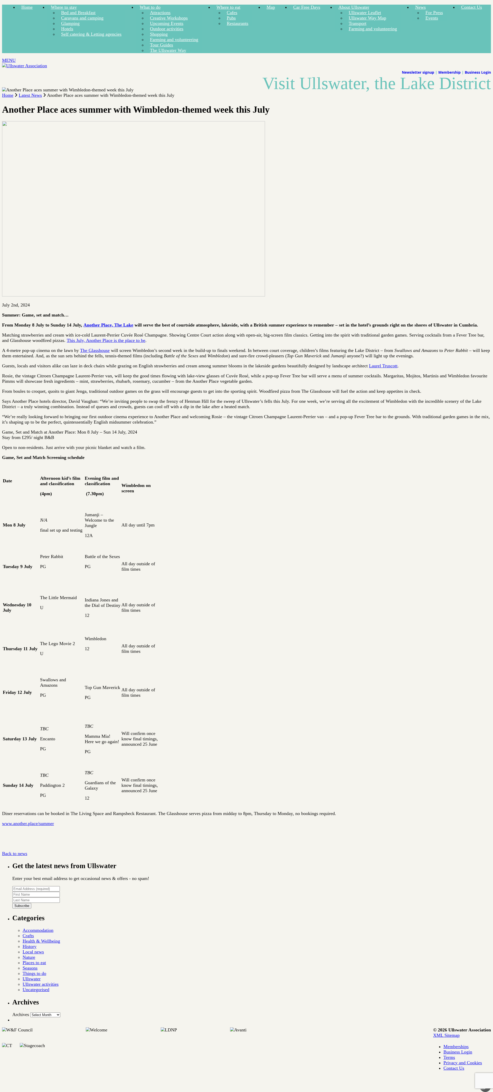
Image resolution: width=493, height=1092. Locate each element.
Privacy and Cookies (462, 1062)
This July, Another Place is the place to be (106, 340)
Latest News (30, 95)
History (29, 946)
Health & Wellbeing (41, 941)
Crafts (28, 935)
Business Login (478, 72)
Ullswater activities (41, 984)
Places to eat (34, 962)
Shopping (159, 34)
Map (271, 7)
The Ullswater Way (168, 50)
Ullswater (32, 978)
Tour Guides (161, 44)
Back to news (14, 853)
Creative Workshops (169, 18)
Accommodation (38, 930)
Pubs (231, 18)
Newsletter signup (418, 72)
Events (431, 18)
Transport (357, 23)
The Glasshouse (95, 350)
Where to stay (64, 7)
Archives (20, 1014)
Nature (29, 957)
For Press (434, 12)
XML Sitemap (446, 1035)
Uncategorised (36, 989)
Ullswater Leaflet (365, 12)
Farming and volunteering (174, 39)
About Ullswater (353, 7)
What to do (150, 7)
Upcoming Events (166, 23)
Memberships (456, 1046)
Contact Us (471, 7)
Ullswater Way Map (367, 18)
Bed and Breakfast (78, 12)
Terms (449, 1057)
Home (27, 7)
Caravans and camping (82, 18)
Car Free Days (306, 7)
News (420, 7)
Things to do (34, 973)
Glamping (70, 23)
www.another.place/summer (28, 823)
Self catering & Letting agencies (91, 34)
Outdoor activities (166, 28)
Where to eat (228, 7)
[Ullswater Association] (24, 65)
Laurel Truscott (383, 365)
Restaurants (237, 23)
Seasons (30, 968)
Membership (449, 72)
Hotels (67, 28)
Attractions (160, 12)
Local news (33, 951)
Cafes (232, 12)
